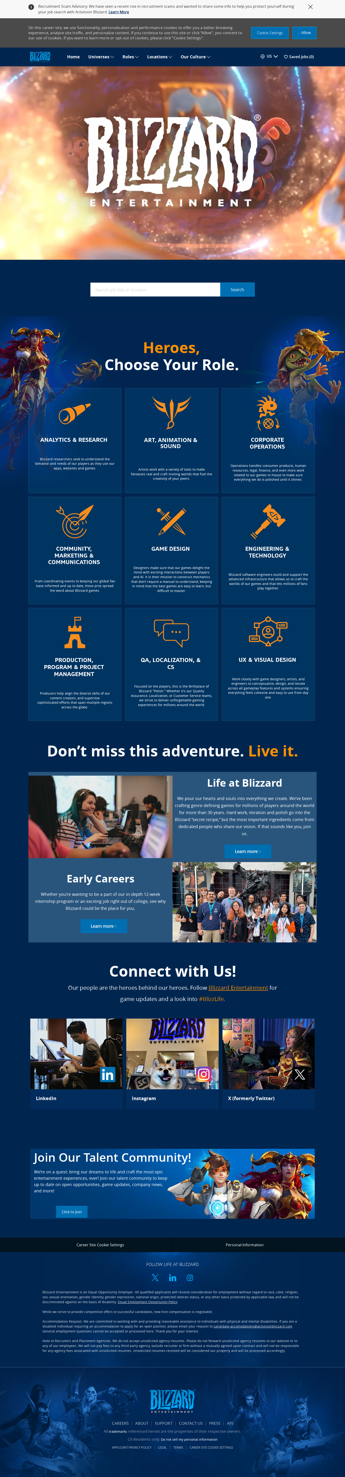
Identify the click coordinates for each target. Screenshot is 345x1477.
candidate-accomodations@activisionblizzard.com (253, 1326)
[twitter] (155, 1278)
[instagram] (189, 1278)
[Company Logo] (45, 57)
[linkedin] (172, 1278)
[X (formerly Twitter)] (268, 1064)
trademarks (118, 1431)
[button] (270, 33)
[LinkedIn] (76, 1064)
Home (73, 57)
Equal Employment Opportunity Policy (147, 1302)
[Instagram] (172, 1064)
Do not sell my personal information (189, 1439)
